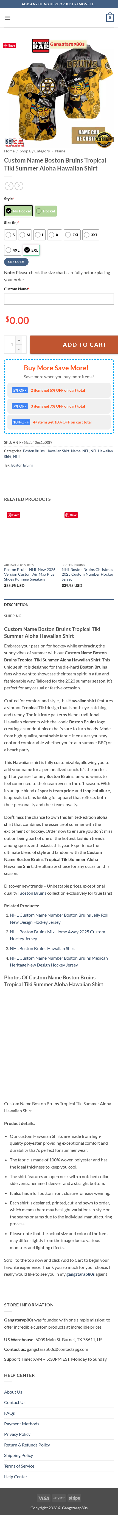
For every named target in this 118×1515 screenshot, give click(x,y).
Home (9, 151)
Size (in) (11, 222)
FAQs (9, 1412)
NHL (17, 456)
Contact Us (15, 1402)
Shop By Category (35, 151)
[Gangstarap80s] (59, 17)
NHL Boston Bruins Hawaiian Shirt (42, 948)
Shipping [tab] (12, 616)
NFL (85, 451)
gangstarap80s (80, 1274)
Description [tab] (16, 604)
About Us (13, 1391)
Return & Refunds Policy (27, 1444)
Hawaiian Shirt (57, 451)
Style (9, 198)
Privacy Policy (17, 1434)
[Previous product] (19, 186)
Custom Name (17, 288)
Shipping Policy (18, 1455)
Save (11, 45)
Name (60, 151)
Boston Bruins (34, 451)
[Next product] (9, 186)
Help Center (15, 1476)
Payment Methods (21, 1423)
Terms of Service (19, 1465)
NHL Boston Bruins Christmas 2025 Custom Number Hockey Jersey (88, 574)
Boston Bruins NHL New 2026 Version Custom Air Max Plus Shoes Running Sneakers (29, 574)
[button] (7, 17)
